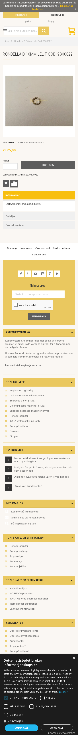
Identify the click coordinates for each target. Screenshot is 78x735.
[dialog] (39, 694)
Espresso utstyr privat (22, 400)
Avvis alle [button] (56, 727)
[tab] (39, 195)
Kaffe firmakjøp (18, 588)
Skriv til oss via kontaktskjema (28, 517)
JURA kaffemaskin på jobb (25, 420)
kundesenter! (34, 485)
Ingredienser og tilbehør (23, 603)
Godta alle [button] (22, 727)
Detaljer (10, 216)
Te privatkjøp (17, 556)
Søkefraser (26, 248)
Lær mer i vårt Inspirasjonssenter (23, 365)
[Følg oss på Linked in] (57, 273)
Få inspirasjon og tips (23, 523)
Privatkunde (21, 15)
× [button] (74, 658)
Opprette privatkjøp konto (24, 635)
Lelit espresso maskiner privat (27, 395)
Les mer (63, 691)
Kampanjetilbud (18, 566)
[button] (39, 721)
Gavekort (15, 431)
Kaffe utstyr (16, 561)
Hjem (6, 41)
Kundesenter (17, 640)
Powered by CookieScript (61, 733)
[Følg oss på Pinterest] (50, 273)
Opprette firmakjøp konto (24, 630)
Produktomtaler (15, 225)
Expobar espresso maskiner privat (29, 410)
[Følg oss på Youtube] (35, 273)
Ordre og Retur (62, 248)
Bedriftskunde (57, 15)
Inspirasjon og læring (22, 390)
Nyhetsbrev (37, 286)
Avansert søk (42, 248)
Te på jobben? (18, 646)
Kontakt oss (39, 254)
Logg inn (27, 21)
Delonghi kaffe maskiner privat (27, 405)
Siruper (14, 436)
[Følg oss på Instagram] (43, 273)
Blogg (51, 21)
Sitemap (12, 248)
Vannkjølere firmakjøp (22, 608)
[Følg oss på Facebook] (21, 273)
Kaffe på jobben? (19, 651)
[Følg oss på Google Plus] (28, 273)
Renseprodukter (19, 415)
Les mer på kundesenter (25, 511)
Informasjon (12, 194)
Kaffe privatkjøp (19, 551)
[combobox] (26, 31)
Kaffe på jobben (19, 426)
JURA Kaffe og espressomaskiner (29, 598)
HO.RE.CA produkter (21, 593)
